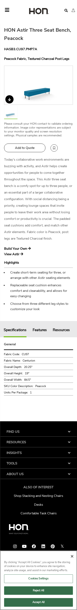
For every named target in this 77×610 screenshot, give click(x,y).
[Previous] (9, 85)
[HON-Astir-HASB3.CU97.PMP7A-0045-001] (38, 85)
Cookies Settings (38, 578)
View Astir (12, 254)
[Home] (38, 11)
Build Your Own (16, 248)
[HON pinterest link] (53, 546)
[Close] (72, 556)
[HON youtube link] (24, 546)
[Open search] (66, 10)
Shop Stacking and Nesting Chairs (38, 496)
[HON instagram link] (15, 546)
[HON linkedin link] (43, 546)
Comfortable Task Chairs (39, 513)
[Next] (67, 85)
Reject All (38, 590)
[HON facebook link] (34, 546)
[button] (73, 10)
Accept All (38, 602)
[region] (38, 580)
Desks (38, 504)
